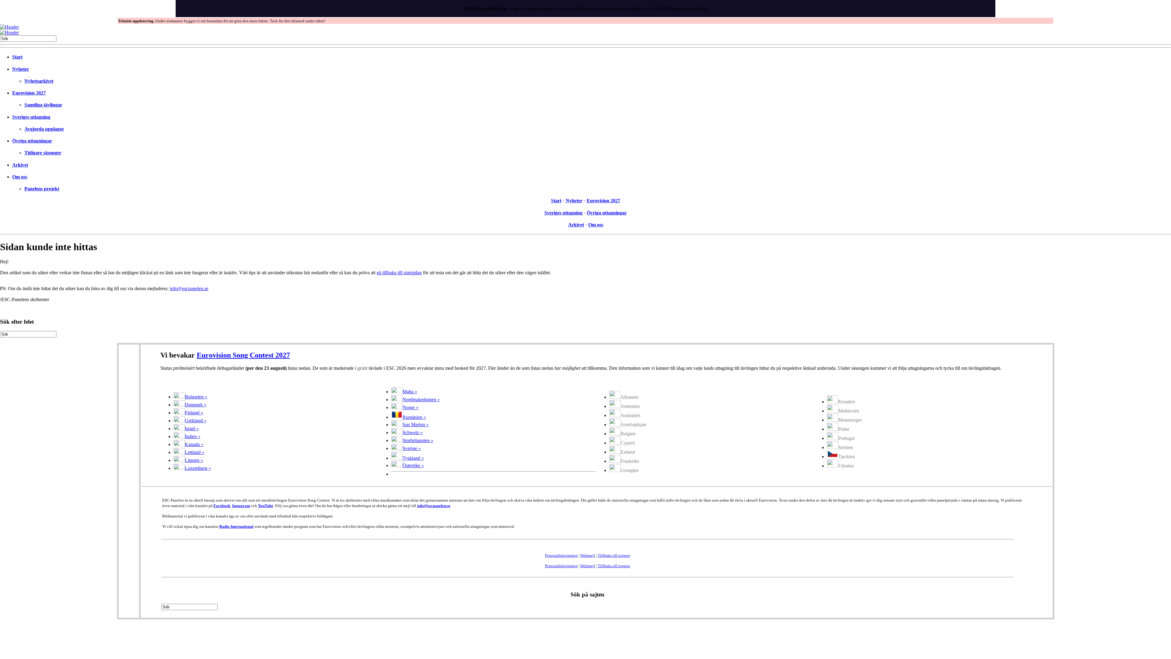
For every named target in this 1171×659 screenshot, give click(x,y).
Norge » (410, 407)
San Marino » (416, 424)
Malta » (410, 391)
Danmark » (195, 404)
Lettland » (194, 452)
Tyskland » (413, 458)
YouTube (265, 505)
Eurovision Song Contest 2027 (243, 355)
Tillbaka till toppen (614, 555)
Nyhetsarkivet (38, 81)
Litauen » (194, 460)
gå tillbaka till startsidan (399, 272)
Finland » (194, 412)
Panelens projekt (41, 188)
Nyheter (20, 69)
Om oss (19, 176)
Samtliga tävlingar (43, 104)
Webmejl (587, 555)
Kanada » (194, 444)
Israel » (192, 428)
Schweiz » (413, 432)
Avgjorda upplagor (44, 128)
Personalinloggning (561, 555)
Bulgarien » (196, 396)
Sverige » (412, 448)
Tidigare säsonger (42, 152)
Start (17, 56)
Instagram (241, 505)
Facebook (221, 505)
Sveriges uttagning (31, 117)
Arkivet (20, 164)
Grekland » (195, 420)
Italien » (192, 436)
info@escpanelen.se (189, 288)
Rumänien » (414, 417)
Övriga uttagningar (32, 140)
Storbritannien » (418, 440)
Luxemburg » (198, 468)
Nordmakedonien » (421, 399)
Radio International (236, 526)
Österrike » (413, 465)
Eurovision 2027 (29, 92)
